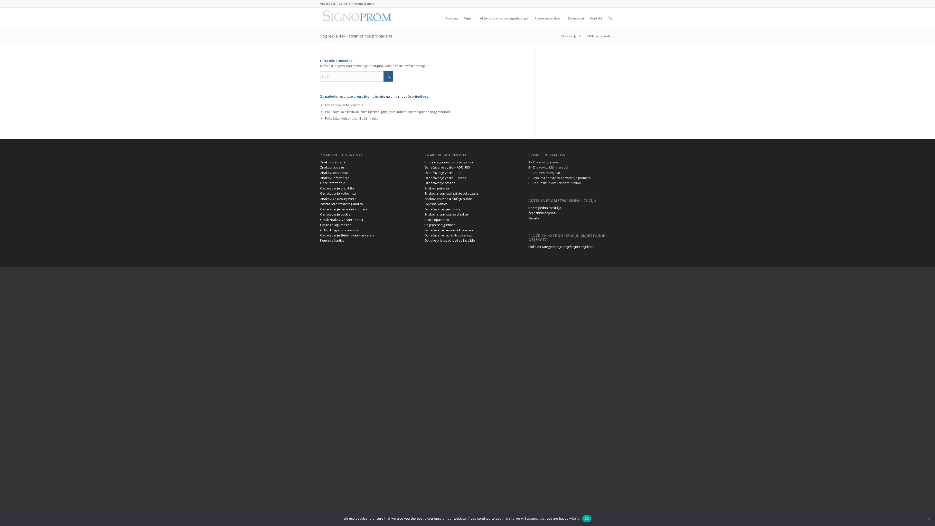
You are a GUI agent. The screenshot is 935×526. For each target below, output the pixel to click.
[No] (928, 518)
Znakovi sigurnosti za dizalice (446, 214)
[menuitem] (451, 18)
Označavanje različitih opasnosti (448, 235)
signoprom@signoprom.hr (356, 3)
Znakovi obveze (332, 167)
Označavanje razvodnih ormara (343, 209)
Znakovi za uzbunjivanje (338, 199)
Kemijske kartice (332, 240)
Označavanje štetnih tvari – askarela (347, 235)
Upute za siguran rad (335, 225)
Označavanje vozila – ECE (443, 172)
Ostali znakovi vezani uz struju (342, 219)
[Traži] (610, 18)
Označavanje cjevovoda (442, 209)
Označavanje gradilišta (337, 188)
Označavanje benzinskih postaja (448, 230)
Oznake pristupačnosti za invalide (449, 240)
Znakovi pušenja (436, 188)
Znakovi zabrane (333, 162)
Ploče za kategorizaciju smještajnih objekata (561, 246)
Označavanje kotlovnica (338, 193)
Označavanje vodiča (335, 214)
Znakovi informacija (334, 178)
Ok (587, 518)
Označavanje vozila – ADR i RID (447, 167)
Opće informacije (332, 183)
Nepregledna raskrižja (544, 208)
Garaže (533, 218)
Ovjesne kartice (436, 204)
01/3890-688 (327, 3)
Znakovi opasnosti (334, 172)
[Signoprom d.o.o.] (356, 18)
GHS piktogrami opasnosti (339, 230)
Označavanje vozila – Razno (445, 178)
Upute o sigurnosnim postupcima (448, 162)
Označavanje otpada (440, 183)
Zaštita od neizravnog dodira (341, 204)
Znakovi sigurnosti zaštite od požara (451, 193)
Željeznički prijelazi (542, 213)
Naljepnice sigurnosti (439, 225)
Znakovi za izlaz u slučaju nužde (448, 199)
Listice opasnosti (436, 219)
